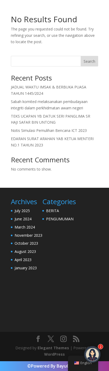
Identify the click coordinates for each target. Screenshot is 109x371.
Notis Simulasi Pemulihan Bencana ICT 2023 (49, 130)
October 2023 (26, 243)
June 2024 (23, 218)
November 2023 (28, 235)
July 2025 (22, 210)
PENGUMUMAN (60, 218)
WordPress (54, 354)
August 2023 (25, 251)
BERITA (52, 210)
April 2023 (23, 259)
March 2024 (25, 227)
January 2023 (26, 267)
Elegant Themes (53, 347)
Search (89, 61)
